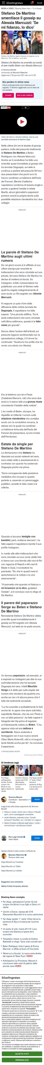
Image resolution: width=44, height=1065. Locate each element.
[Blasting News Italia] (15, 2)
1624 (31, 988)
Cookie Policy (27, 1049)
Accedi (39, 3)
